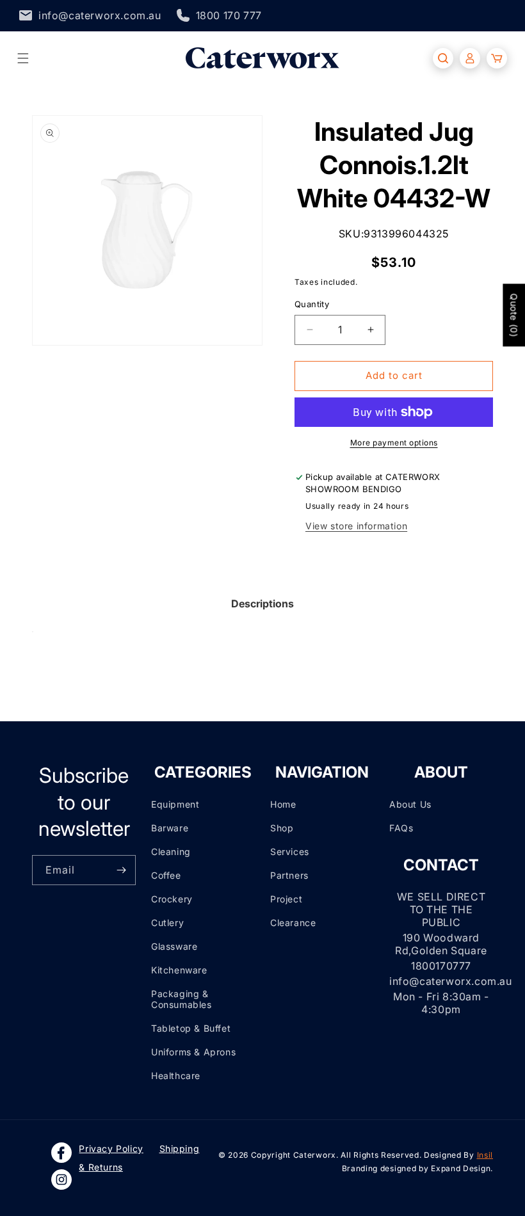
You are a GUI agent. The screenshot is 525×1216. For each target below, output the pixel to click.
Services (289, 851)
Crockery (172, 898)
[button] (23, 58)
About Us (410, 804)
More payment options (394, 442)
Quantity (312, 304)
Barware (169, 827)
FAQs (401, 827)
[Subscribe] (121, 870)
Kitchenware (179, 969)
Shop (281, 827)
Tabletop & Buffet (190, 1028)
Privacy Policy (111, 1148)
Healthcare (175, 1075)
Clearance (293, 922)
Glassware (174, 946)
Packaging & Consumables (181, 999)
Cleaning (171, 851)
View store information (356, 525)
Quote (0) (513, 315)
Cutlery (167, 922)
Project (286, 898)
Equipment (175, 804)
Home (283, 804)
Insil (485, 1155)
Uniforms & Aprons (193, 1051)
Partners (289, 875)
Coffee (166, 875)
